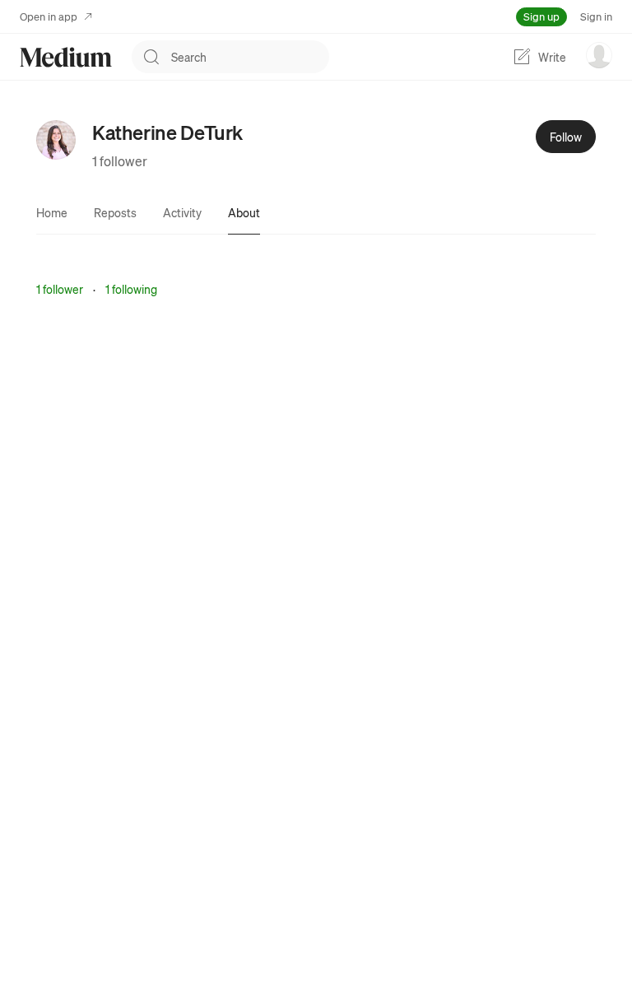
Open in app (48, 16)
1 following (131, 288)
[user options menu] (599, 55)
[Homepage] (66, 57)
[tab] (51, 212)
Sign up (541, 16)
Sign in (596, 16)
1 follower (119, 161)
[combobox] (250, 56)
